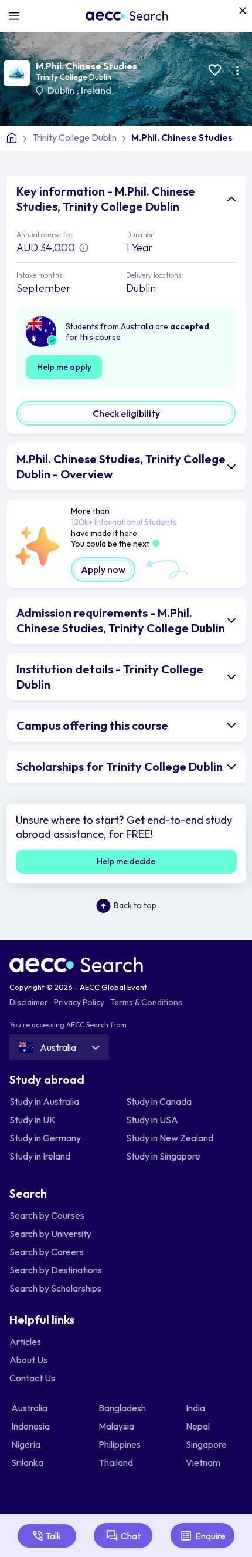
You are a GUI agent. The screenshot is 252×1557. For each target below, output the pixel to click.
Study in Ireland (39, 1156)
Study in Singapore (163, 1156)
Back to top (135, 905)
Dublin (62, 90)
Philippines (120, 1444)
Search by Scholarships (55, 1288)
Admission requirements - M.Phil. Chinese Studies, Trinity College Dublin (120, 620)
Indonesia (31, 1426)
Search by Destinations (55, 1270)
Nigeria (26, 1444)
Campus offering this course (92, 725)
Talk (53, 1536)
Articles (25, 1341)
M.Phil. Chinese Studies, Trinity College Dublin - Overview (121, 466)
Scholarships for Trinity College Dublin (119, 766)
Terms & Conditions (146, 1002)
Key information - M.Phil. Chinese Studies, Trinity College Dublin (105, 199)
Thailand (116, 1462)
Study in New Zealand (169, 1138)
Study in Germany (45, 1138)
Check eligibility (126, 413)
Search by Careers (46, 1252)
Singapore (207, 1444)
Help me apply (64, 367)
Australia (30, 1408)
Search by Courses (46, 1215)
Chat (131, 1536)
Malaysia (117, 1426)
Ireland (96, 90)
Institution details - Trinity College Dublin (109, 677)
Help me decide (126, 861)
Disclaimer (28, 1002)
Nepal (199, 1426)
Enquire (210, 1536)
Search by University (50, 1233)
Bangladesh (123, 1408)
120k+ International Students (124, 522)
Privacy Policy (79, 1002)
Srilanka (28, 1462)
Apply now (103, 569)
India (196, 1408)
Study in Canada (159, 1101)
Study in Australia (44, 1101)
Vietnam (204, 1462)
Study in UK (32, 1119)
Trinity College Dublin (73, 77)
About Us (28, 1360)
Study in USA (152, 1119)
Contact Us (32, 1378)
